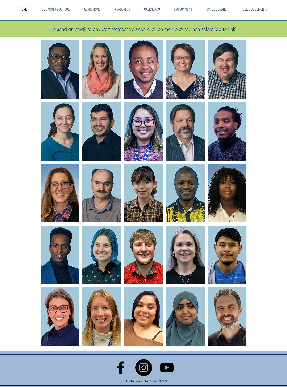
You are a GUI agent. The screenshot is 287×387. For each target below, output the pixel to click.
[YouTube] (166, 367)
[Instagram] (143, 367)
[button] (122, 9)
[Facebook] (120, 367)
